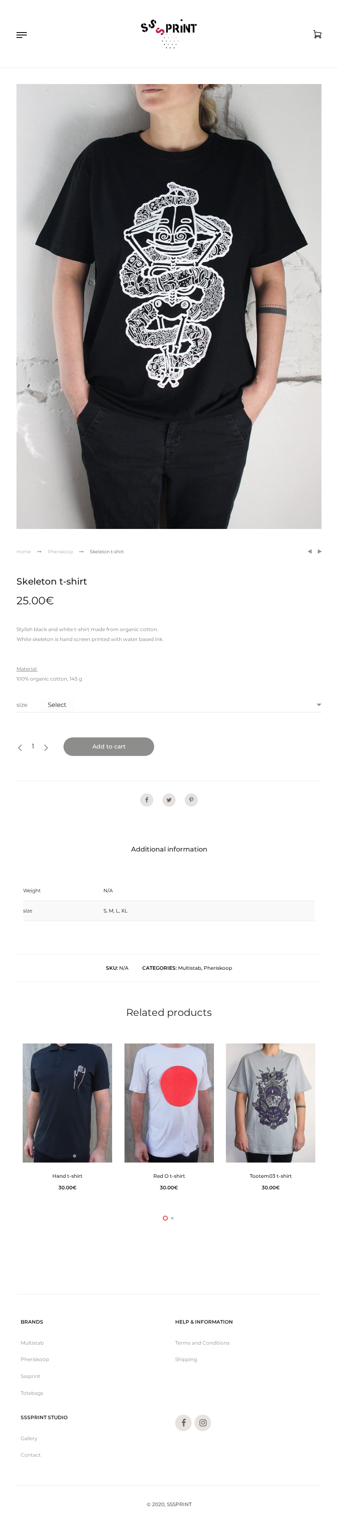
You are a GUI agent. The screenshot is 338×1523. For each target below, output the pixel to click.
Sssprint (30, 1376)
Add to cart (109, 746)
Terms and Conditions (202, 1343)
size (22, 705)
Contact (31, 1455)
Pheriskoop (60, 551)
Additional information (169, 849)
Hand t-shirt (67, 1176)
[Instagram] (203, 1423)
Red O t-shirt (169, 1176)
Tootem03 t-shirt (271, 1176)
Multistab (189, 968)
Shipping (186, 1359)
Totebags (32, 1393)
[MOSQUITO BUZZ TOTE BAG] (310, 551)
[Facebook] (183, 1423)
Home (23, 551)
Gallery (29, 1438)
